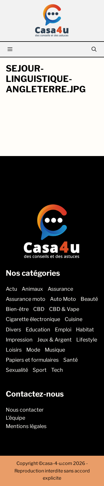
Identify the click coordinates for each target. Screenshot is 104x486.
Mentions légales (26, 426)
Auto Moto (63, 299)
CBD (38, 309)
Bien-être (17, 309)
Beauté (89, 299)
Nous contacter (25, 409)
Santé (70, 360)
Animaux (32, 289)
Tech (57, 370)
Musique (55, 350)
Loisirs (14, 350)
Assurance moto (25, 299)
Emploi (63, 329)
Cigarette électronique (33, 319)
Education (38, 329)
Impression (19, 339)
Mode (33, 350)
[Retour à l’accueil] (52, 20)
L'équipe (15, 418)
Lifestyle (86, 339)
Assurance (60, 289)
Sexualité (17, 370)
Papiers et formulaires (32, 360)
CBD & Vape (64, 309)
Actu (11, 289)
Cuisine (73, 319)
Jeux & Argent (54, 339)
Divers (13, 329)
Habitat (85, 329)
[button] (94, 49)
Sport (40, 370)
